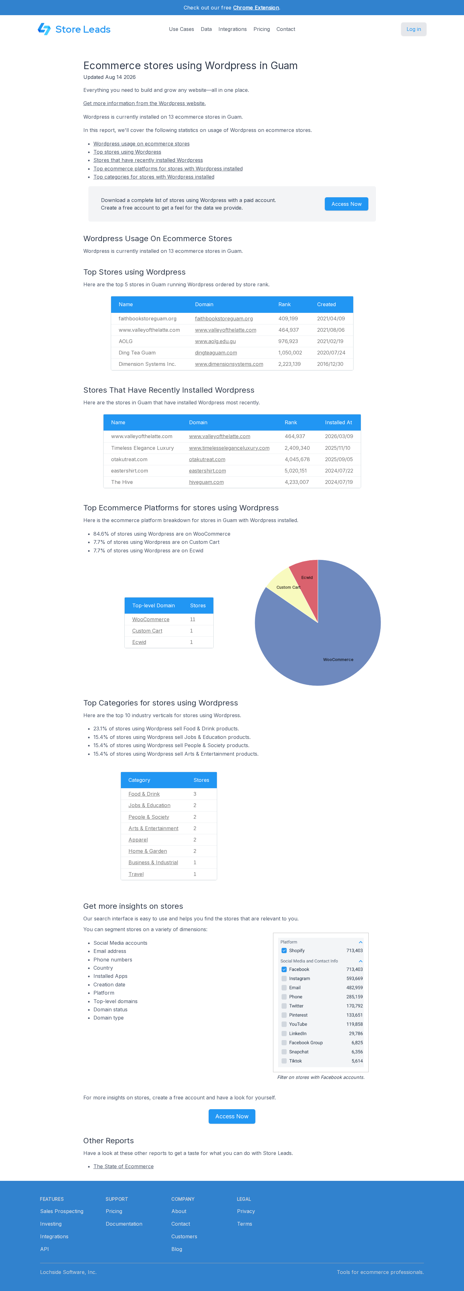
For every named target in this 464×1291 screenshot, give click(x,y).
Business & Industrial (153, 862)
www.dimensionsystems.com (229, 364)
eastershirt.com (207, 470)
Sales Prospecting (61, 1211)
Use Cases (181, 29)
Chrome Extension (256, 7)
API (44, 1249)
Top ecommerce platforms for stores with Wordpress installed (168, 168)
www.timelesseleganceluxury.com (229, 448)
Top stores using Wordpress (127, 152)
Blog (176, 1249)
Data (206, 29)
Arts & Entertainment (153, 828)
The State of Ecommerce (123, 1166)
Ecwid (139, 642)
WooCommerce (151, 619)
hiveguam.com (206, 482)
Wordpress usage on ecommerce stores (141, 143)
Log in (414, 29)
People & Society (148, 817)
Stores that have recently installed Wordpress (148, 160)
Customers (184, 1236)
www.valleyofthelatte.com (225, 330)
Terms (244, 1224)
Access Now (346, 204)
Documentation (124, 1224)
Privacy (246, 1211)
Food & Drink (144, 794)
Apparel (138, 839)
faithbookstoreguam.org (224, 318)
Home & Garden (147, 851)
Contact (286, 29)
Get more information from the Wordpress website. (144, 103)
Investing (51, 1224)
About (178, 1211)
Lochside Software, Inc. (68, 1272)
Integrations (232, 29)
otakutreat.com (207, 459)
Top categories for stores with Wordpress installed (153, 177)
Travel (136, 874)
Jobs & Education (149, 805)
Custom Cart (147, 631)
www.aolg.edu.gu (215, 341)
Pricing (261, 29)
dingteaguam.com (216, 352)
